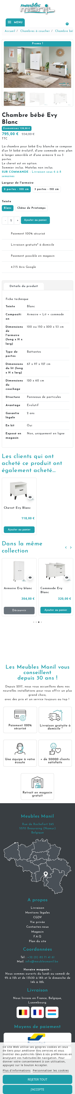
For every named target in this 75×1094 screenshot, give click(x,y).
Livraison (37, 990)
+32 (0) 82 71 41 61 (41, 957)
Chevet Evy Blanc (17, 508)
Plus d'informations (17, 1070)
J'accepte (37, 1089)
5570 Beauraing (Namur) (37, 828)
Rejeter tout (37, 1079)
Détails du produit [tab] (24, 286)
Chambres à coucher (35, 31)
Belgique (37, 832)
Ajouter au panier (35, 220)
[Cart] (65, 22)
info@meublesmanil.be (41, 961)
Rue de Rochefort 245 (37, 824)
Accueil (10, 31)
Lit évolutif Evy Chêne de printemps (52, 592)
